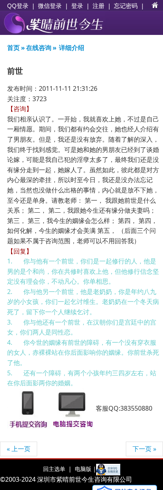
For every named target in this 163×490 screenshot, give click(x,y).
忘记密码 (126, 6)
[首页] (155, 6)
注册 (98, 6)
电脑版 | (84, 469)
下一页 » (144, 448)
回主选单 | (57, 469)
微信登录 (50, 5)
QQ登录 (17, 5)
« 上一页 (18, 448)
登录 (77, 6)
